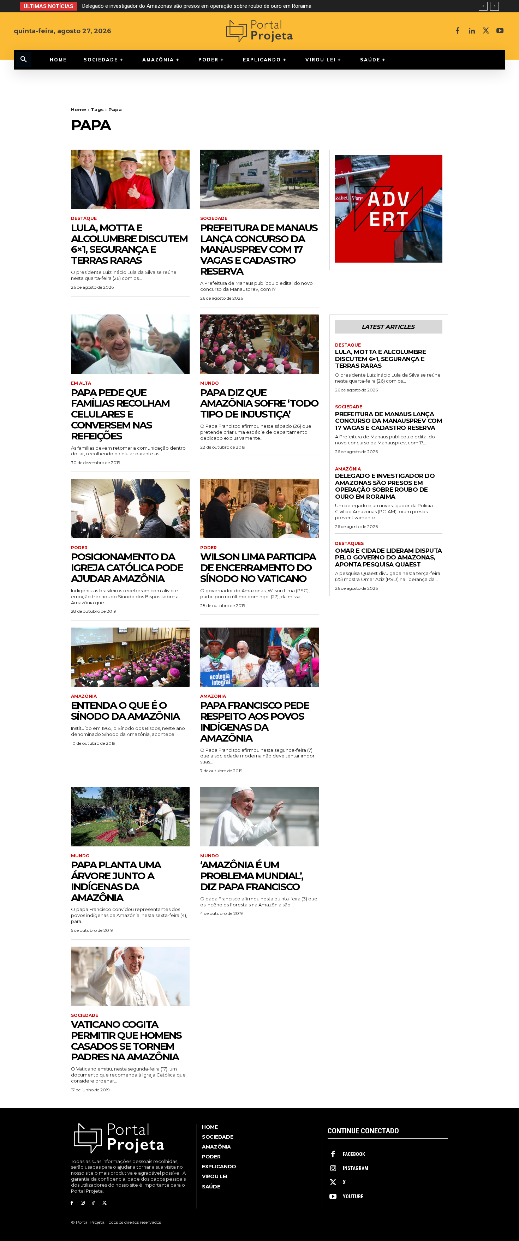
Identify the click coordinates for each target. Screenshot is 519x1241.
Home (78, 109)
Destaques (349, 543)
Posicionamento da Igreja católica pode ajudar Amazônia (127, 567)
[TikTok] (93, 1203)
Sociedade (213, 218)
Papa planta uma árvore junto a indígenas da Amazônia (116, 881)
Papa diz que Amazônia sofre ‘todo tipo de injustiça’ (259, 403)
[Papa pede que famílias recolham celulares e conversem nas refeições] (130, 344)
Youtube (353, 1196)
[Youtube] (500, 31)
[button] (23, 59)
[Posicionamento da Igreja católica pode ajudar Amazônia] (130, 508)
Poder (79, 547)
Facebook (354, 1154)
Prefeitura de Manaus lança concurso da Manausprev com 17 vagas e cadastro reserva (258, 249)
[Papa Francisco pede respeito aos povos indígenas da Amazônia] (259, 657)
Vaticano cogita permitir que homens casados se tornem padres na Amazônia (126, 1040)
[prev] (483, 6)
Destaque (84, 218)
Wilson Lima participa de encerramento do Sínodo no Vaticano (258, 567)
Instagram (355, 1168)
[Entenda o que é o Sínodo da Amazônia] (130, 657)
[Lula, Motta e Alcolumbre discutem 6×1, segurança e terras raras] (130, 179)
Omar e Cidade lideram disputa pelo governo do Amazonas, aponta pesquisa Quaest (180, 6)
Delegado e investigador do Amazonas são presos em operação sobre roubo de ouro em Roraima (385, 486)
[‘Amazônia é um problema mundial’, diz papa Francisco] (259, 816)
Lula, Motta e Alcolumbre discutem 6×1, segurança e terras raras (129, 244)
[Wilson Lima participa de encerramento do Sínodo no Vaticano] (259, 508)
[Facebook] (457, 31)
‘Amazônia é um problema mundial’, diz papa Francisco (251, 876)
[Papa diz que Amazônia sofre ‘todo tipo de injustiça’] (259, 344)
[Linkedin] (471, 31)
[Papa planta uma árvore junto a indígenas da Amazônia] (130, 816)
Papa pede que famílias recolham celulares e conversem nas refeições (120, 414)
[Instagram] (82, 1203)
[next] (494, 6)
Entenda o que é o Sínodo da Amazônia (125, 710)
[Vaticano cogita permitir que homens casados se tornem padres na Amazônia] (130, 976)
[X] (486, 31)
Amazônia (84, 696)
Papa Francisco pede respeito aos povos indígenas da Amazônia (254, 721)
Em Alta (81, 383)
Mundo (209, 383)
